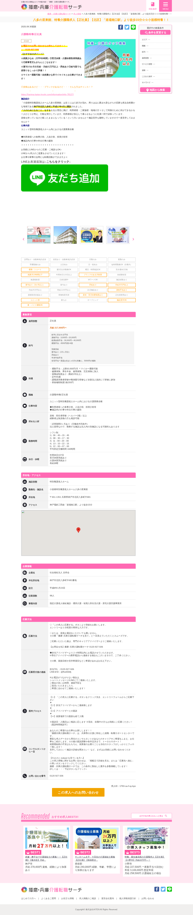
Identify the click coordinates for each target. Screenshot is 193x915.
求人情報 (77, 14)
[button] (78, 530)
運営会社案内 (107, 898)
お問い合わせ (147, 898)
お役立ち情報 (67, 898)
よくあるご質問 (48, 898)
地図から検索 (155, 90)
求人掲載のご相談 (87, 898)
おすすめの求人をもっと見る (151, 816)
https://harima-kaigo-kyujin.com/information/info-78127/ (47, 94)
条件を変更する (155, 33)
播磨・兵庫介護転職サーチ (59, 14)
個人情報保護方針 (127, 898)
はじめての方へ (28, 898)
